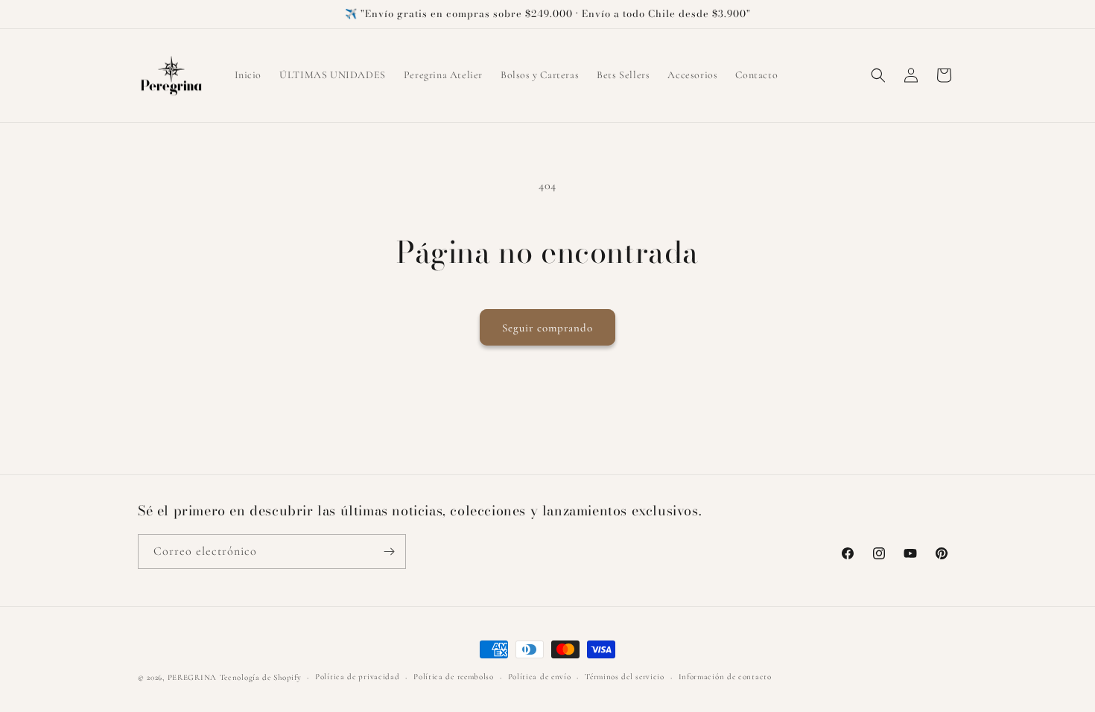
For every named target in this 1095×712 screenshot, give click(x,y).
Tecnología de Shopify (261, 677)
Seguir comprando (547, 327)
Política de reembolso (453, 676)
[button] (878, 75)
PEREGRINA (192, 677)
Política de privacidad (357, 676)
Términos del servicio (624, 676)
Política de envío (539, 676)
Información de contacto (725, 676)
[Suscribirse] (388, 551)
